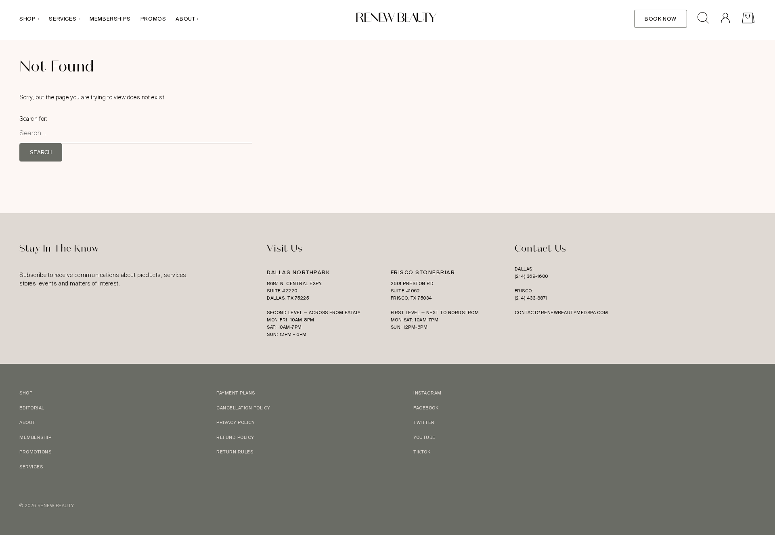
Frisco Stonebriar (423, 272)
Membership (35, 437)
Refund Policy (235, 437)
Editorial (31, 408)
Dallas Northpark (298, 272)
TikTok (421, 452)
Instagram (427, 393)
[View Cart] (748, 18)
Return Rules (234, 452)
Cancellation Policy (243, 408)
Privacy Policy (235, 422)
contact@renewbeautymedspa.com (561, 312)
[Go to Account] (725, 19)
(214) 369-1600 (531, 276)
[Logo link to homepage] (396, 18)
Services (62, 18)
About (185, 18)
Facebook (425, 408)
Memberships (110, 18)
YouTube (424, 437)
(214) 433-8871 (531, 298)
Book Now (661, 18)
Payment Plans (235, 393)
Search (41, 152)
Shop (27, 18)
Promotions (35, 452)
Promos (153, 18)
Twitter (424, 422)
